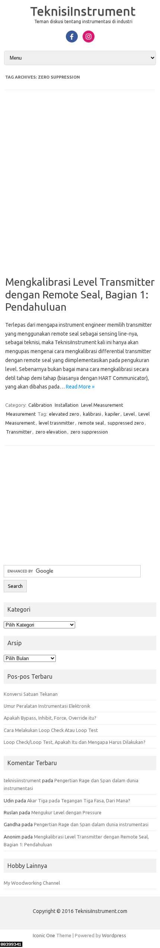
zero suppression (89, 431)
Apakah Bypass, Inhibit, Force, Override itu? (50, 717)
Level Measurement (102, 405)
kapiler (112, 413)
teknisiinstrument (22, 780)
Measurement (21, 413)
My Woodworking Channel (32, 882)
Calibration (40, 405)
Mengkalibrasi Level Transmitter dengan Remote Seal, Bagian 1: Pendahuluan (80, 294)
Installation (67, 405)
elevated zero (64, 413)
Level (129, 413)
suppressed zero (126, 422)
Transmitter (19, 431)
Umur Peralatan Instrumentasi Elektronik (47, 705)
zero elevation (51, 431)
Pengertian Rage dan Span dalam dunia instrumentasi (91, 824)
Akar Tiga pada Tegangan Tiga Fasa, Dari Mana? (78, 800)
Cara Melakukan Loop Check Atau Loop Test (51, 730)
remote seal (91, 422)
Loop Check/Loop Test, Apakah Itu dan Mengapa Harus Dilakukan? (74, 742)
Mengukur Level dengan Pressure (66, 812)
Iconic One (44, 935)
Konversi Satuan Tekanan (31, 694)
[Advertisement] (80, 188)
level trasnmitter (56, 422)
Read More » (80, 387)
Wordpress (114, 935)
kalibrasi (92, 413)
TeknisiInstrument (82, 11)
